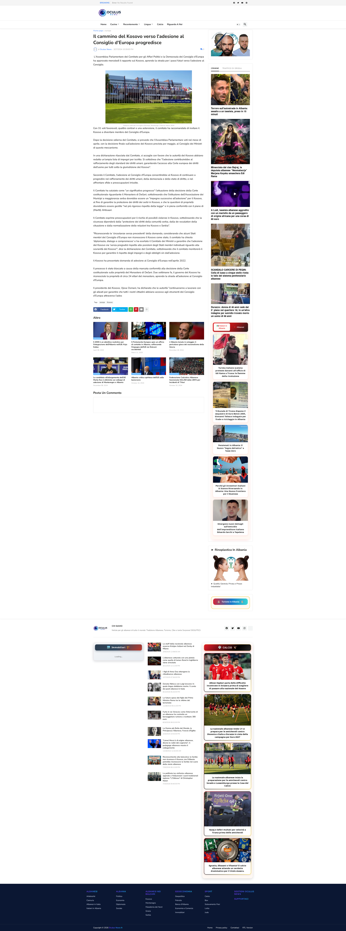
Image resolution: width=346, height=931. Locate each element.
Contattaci (235, 927)
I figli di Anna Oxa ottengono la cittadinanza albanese (176, 673)
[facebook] (234, 3)
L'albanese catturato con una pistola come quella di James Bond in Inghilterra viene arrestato (180, 660)
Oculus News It (115, 927)
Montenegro (151, 903)
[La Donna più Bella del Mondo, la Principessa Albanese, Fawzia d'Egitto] (154, 731)
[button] (238, 24)
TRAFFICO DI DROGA (232, 68)
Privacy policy (221, 927)
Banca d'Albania (182, 904)
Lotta (207, 908)
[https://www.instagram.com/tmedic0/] (250, 628)
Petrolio (178, 900)
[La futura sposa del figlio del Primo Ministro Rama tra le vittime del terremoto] (154, 701)
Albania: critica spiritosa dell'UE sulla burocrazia (147, 378)
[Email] (141, 309)
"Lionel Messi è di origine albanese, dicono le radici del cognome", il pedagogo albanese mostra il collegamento (178, 744)
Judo (207, 912)
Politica (119, 896)
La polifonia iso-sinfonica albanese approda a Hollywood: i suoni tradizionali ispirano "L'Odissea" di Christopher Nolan (180, 777)
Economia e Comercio (184, 908)
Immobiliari (179, 912)
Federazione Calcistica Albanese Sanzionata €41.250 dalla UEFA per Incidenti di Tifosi (184, 380)
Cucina (113, 24)
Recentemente (130, 24)
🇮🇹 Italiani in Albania (222, 327)
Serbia (148, 915)
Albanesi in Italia (93, 904)
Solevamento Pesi (212, 904)
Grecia (148, 911)
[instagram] (244, 628)
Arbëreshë (90, 896)
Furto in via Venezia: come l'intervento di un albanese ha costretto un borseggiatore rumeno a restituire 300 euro (180, 716)
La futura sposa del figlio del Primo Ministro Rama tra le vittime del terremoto (178, 700)
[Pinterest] (136, 309)
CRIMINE (215, 68)
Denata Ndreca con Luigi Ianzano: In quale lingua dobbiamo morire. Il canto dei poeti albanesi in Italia (179, 686)
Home (104, 24)
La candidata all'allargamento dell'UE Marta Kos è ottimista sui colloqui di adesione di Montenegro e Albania (109, 380)
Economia (120, 900)
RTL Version (247, 927)
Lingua (147, 24)
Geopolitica (179, 896)
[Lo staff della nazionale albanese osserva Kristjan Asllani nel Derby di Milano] (154, 647)
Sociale (119, 908)
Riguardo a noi (174, 24)
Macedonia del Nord (154, 907)
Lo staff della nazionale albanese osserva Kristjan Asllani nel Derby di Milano (178, 646)
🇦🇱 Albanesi (239, 327)
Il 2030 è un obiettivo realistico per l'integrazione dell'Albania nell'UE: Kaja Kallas (110, 344)
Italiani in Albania (93, 908)
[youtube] (242, 3)
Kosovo (110, 302)
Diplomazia (120, 904)
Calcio (160, 24)
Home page (98, 31)
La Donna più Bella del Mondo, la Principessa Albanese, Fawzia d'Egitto (179, 729)
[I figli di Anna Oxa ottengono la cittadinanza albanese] (154, 675)
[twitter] (238, 3)
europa (108, 31)
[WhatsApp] (131, 309)
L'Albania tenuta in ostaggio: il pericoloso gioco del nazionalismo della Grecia (186, 344)
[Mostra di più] (146, 309)
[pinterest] (246, 3)
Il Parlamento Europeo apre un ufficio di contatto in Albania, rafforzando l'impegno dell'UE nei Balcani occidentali (147, 346)
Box (206, 900)
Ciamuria (90, 900)
